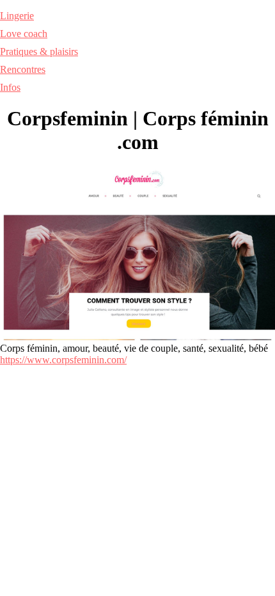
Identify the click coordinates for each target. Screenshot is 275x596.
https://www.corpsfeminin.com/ (63, 359)
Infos (10, 87)
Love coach (23, 33)
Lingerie (17, 15)
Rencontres (22, 69)
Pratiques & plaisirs (39, 51)
